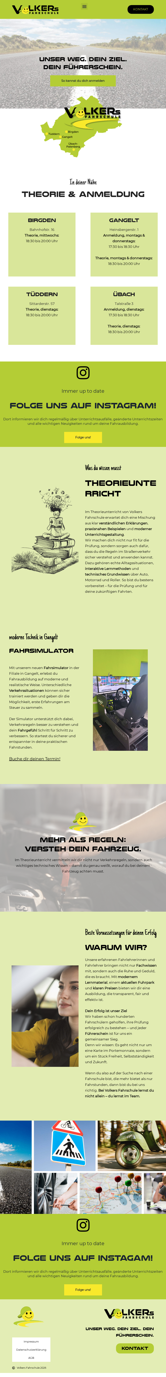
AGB (31, 1357)
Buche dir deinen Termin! (34, 758)
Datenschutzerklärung (31, 1349)
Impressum (31, 1341)
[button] (84, 6)
